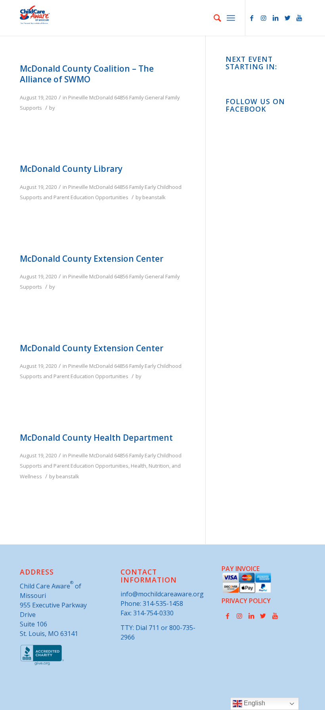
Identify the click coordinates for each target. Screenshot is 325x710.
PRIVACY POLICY (246, 600)
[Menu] (231, 18)
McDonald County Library (71, 168)
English (253, 703)
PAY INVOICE (241, 568)
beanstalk (154, 197)
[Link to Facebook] (252, 18)
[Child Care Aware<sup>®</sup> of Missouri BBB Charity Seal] (42, 663)
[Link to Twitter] (287, 18)
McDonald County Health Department (96, 437)
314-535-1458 (163, 603)
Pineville (78, 97)
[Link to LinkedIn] (275, 18)
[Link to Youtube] (299, 18)
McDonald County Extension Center (91, 258)
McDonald (101, 97)
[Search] (213, 18)
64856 (121, 97)
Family (136, 97)
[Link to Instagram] (264, 18)
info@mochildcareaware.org (162, 594)
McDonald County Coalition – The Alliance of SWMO (87, 74)
